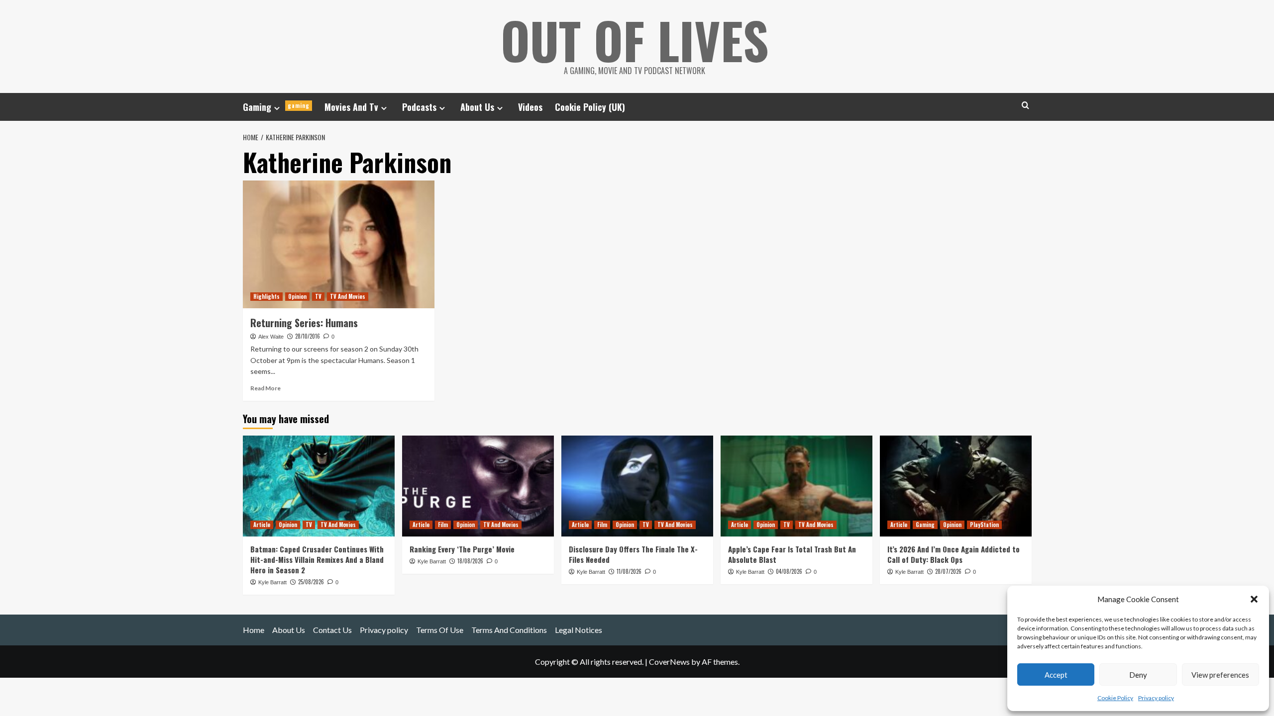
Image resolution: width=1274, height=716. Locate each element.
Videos (530, 106)
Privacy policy (1156, 698)
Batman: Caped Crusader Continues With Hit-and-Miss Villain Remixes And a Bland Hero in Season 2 (317, 559)
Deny (1138, 674)
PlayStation (984, 525)
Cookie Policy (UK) (590, 106)
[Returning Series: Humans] (338, 244)
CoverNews (669, 661)
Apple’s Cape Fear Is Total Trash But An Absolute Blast (792, 554)
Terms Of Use (439, 629)
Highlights (266, 296)
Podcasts (419, 106)
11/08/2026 (629, 571)
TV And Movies (347, 296)
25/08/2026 (311, 582)
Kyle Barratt (272, 582)
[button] (1254, 599)
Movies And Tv (351, 106)
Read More (265, 388)
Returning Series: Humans (304, 322)
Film (443, 525)
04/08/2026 (789, 571)
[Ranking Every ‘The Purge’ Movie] (478, 486)
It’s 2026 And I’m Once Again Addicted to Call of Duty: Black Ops (953, 554)
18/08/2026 (470, 561)
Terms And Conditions (509, 629)
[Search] (1025, 105)
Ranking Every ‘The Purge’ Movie (462, 548)
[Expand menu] (277, 108)
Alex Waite (271, 337)
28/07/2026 (948, 571)
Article (261, 525)
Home (253, 629)
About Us (477, 106)
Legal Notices (578, 629)
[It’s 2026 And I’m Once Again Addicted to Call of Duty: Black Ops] (956, 486)
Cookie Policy (1115, 698)
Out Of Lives (635, 40)
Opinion (297, 296)
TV (318, 296)
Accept (1056, 674)
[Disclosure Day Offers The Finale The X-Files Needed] (637, 486)
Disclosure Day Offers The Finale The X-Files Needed (633, 554)
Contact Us (332, 629)
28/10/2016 (307, 336)
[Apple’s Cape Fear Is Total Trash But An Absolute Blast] (796, 486)
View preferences (1220, 674)
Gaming (276, 106)
